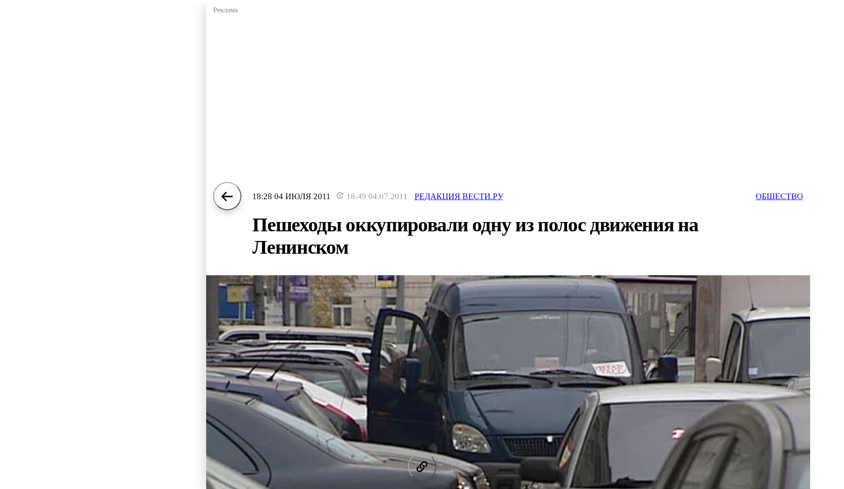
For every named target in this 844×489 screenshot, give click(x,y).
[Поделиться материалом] (422, 467)
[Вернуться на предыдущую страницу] (227, 196)
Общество (779, 196)
